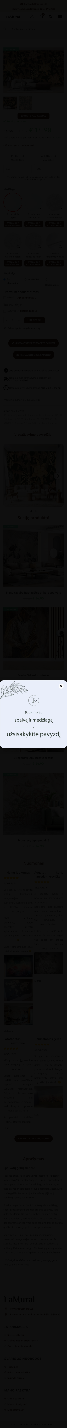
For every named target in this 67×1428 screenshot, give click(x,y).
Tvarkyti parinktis (33, 740)
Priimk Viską (33, 730)
